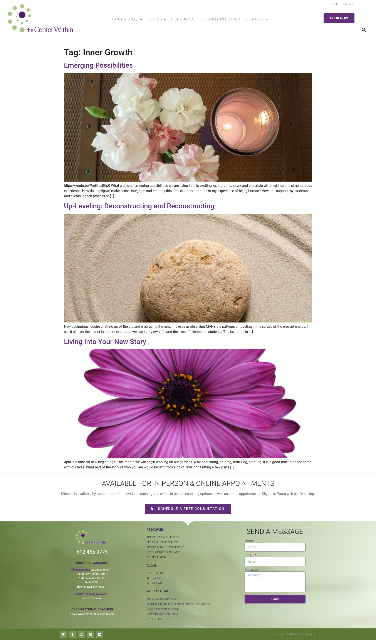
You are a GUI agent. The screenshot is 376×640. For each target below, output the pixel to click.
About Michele (124, 19)
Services (154, 19)
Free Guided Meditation (219, 19)
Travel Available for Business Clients (92, 614)
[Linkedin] (99, 634)
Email (249, 555)
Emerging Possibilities (98, 65)
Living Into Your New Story (105, 342)
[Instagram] (81, 634)
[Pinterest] (90, 634)
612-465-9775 (92, 552)
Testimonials (182, 19)
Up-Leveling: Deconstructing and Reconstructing (139, 206)
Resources (254, 19)
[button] (363, 29)
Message (251, 569)
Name (249, 541)
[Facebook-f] (72, 634)
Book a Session (91, 598)
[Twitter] (63, 634)
